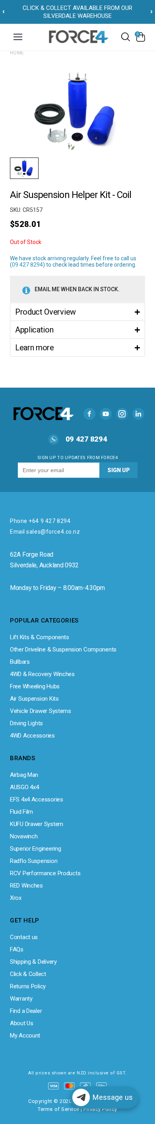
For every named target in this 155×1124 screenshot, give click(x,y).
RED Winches (26, 885)
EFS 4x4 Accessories (36, 799)
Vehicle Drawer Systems (40, 711)
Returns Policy (28, 986)
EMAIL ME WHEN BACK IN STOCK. (77, 289)
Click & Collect (28, 974)
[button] (77, 312)
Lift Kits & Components (39, 637)
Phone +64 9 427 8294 (40, 521)
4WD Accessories (32, 735)
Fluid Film (21, 811)
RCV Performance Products (45, 873)
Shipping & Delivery (33, 961)
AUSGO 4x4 (24, 787)
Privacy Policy (100, 1109)
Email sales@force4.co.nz (45, 531)
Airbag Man (24, 774)
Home (17, 53)
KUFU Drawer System (36, 824)
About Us (21, 1023)
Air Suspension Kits (34, 698)
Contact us (24, 937)
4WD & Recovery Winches (42, 674)
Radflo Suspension (33, 861)
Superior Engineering (35, 848)
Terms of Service (58, 1109)
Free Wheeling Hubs (35, 686)
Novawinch (23, 836)
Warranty (21, 998)
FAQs (16, 949)
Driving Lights (26, 723)
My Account (25, 1035)
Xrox (15, 897)
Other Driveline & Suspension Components (63, 649)
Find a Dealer (26, 1010)
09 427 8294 (27, 264)
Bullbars (20, 661)
